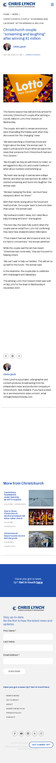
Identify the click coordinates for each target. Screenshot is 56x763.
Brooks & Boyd (21, 747)
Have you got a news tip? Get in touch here (26, 687)
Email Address (11, 655)
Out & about (12, 700)
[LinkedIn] (28, 733)
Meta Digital (33, 749)
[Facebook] (14, 733)
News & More (12, 696)
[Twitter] (34, 733)
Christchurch (32, 55)
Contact (10, 717)
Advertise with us (15, 709)
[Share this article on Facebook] (5, 356)
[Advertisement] (28, 322)
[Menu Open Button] (52, 5)
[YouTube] (21, 733)
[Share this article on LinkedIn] (12, 356)
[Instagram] (41, 733)
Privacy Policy (13, 713)
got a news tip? (41, 745)
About (9, 704)
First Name (9, 630)
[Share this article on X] (19, 356)
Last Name (9, 641)
